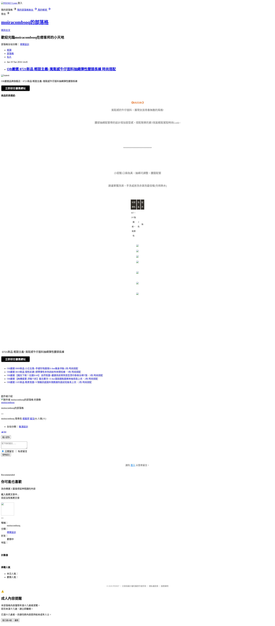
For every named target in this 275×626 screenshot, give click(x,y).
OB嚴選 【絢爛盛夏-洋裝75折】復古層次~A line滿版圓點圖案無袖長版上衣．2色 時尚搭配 (52, 379)
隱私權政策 (153, 586)
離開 (16, 620)
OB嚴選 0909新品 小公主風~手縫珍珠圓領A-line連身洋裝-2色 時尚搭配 (42, 368)
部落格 (10, 53)
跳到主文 (5, 30)
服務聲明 (164, 586)
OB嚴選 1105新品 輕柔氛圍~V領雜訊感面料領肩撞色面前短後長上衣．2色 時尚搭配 (49, 382)
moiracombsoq (7, 402)
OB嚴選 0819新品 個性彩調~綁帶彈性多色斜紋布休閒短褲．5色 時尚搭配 (44, 372)
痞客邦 (25, 418)
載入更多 (6, 437)
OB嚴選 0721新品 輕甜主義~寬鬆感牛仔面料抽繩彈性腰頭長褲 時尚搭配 (61, 69)
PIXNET (116, 586)
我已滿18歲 (7, 620)
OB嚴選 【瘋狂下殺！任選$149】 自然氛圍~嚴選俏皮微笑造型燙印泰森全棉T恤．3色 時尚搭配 (55, 375)
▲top (3, 431)
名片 (9, 57)
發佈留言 (6, 455)
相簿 (9, 50)
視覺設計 (24, 44)
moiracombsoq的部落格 (25, 22)
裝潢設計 (23, 426)
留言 (32, 418)
